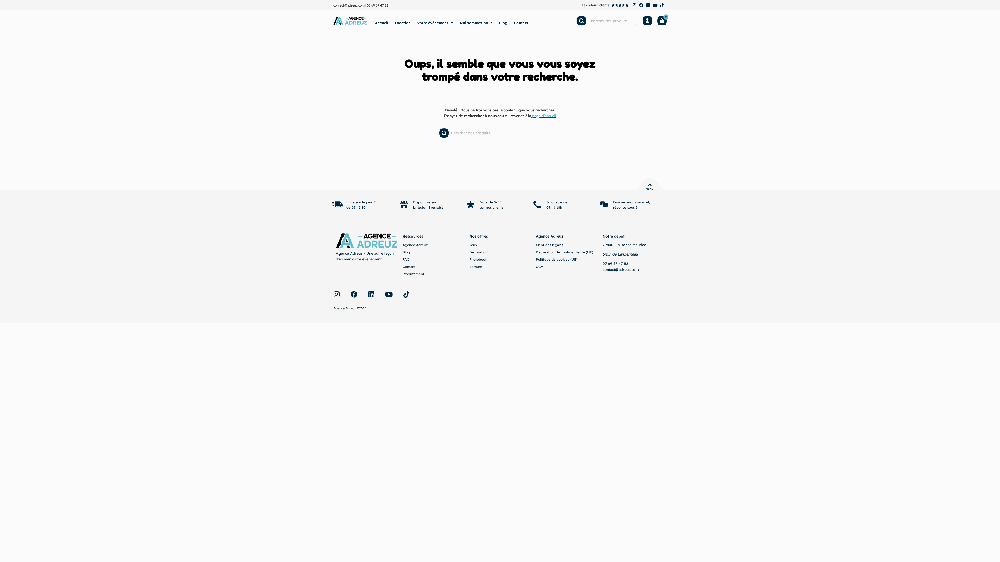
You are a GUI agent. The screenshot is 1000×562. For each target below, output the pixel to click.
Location (403, 23)
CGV (539, 267)
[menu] (650, 185)
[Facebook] (641, 5)
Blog (503, 23)
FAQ (406, 259)
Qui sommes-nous (476, 23)
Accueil (381, 23)
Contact (521, 23)
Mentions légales (549, 245)
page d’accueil (544, 115)
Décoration (478, 252)
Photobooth (479, 259)
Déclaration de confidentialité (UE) (564, 252)
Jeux (473, 245)
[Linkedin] (648, 5)
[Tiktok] (662, 5)
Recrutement (413, 274)
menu (650, 188)
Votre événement (432, 23)
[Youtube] (655, 5)
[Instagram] (634, 5)
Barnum (475, 267)
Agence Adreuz (415, 245)
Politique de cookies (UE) (557, 259)
